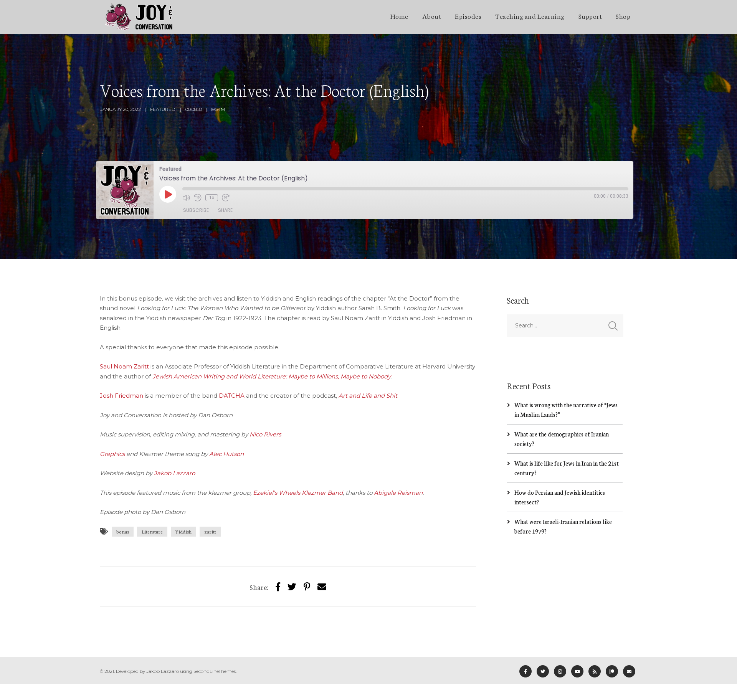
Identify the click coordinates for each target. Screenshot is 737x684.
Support (590, 15)
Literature (152, 531)
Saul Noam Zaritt (124, 366)
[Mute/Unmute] (186, 197)
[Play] (167, 194)
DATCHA (232, 395)
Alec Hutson (226, 454)
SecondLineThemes (214, 671)
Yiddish (183, 531)
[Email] (629, 671)
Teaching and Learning (530, 15)
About (431, 15)
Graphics (112, 454)
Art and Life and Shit (368, 395)
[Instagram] (560, 671)
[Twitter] (292, 586)
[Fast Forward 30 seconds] (226, 198)
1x (211, 197)
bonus (122, 531)
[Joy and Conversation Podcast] (139, 17)
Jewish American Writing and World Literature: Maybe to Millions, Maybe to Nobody (271, 376)
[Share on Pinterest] (307, 586)
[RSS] (594, 671)
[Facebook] (525, 671)
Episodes (468, 15)
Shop (623, 15)
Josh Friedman (121, 395)
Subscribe (196, 210)
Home (399, 15)
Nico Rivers (265, 434)
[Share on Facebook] (278, 586)
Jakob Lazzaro (174, 473)
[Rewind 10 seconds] (198, 198)
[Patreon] (612, 671)
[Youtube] (577, 671)
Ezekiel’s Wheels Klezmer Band (298, 492)
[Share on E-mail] (321, 586)
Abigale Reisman (398, 492)
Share (225, 210)
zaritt (210, 531)
